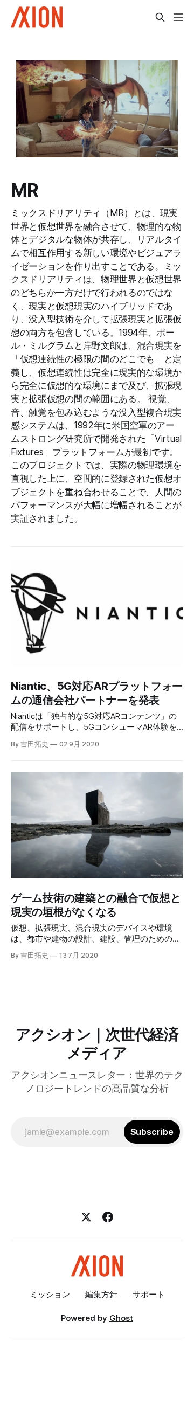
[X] (86, 1217)
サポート (149, 1294)
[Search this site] (160, 17)
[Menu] (178, 17)
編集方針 (101, 1294)
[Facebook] (107, 1217)
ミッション (50, 1294)
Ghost (121, 1318)
